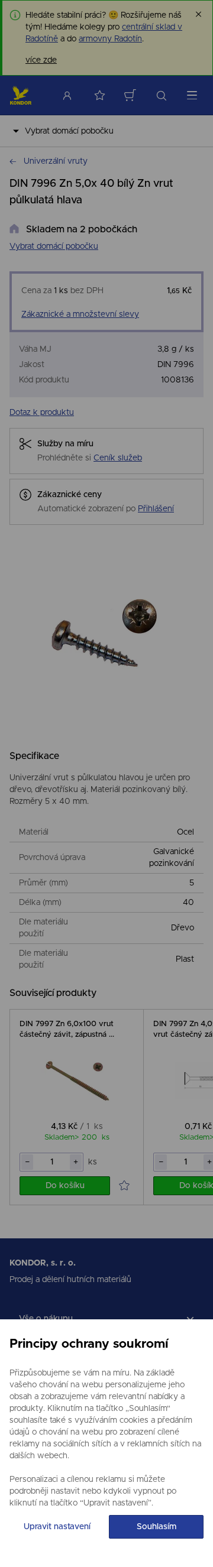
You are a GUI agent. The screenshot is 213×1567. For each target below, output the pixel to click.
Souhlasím (156, 1527)
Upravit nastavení (57, 1527)
